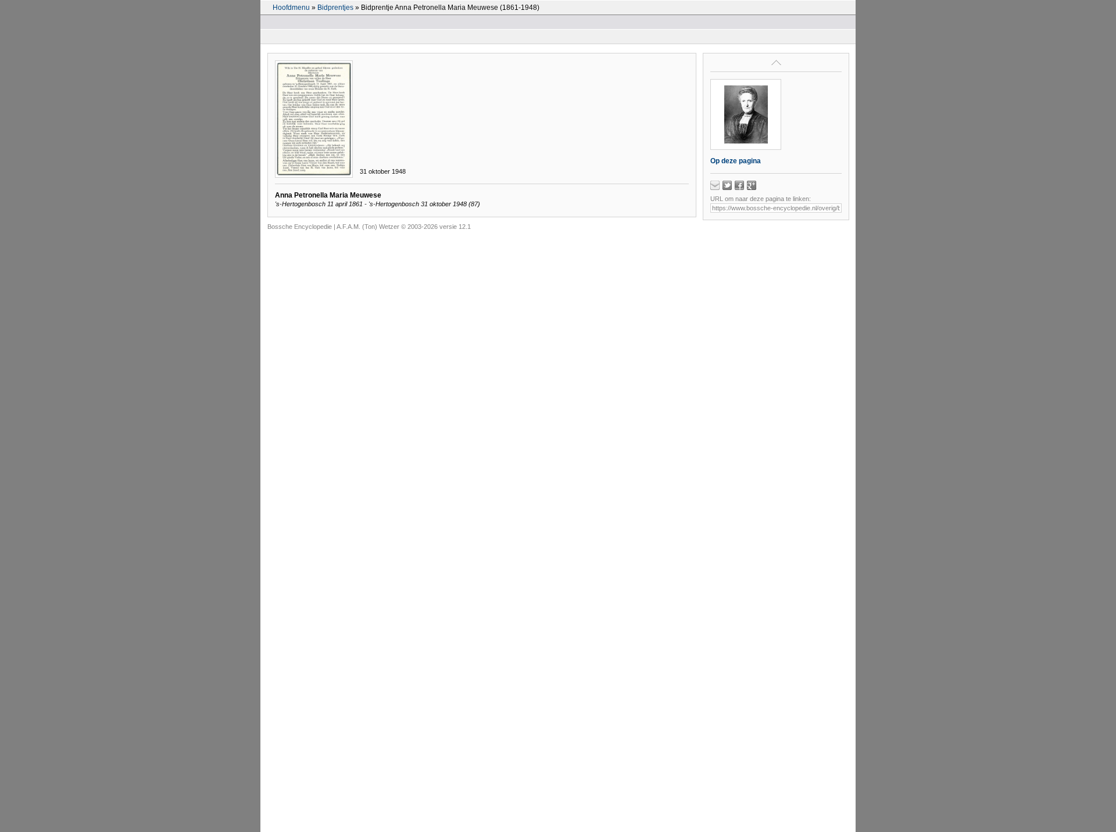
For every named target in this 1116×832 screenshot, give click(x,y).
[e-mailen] (715, 185)
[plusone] (751, 185)
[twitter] (727, 185)
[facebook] (739, 185)
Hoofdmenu (291, 7)
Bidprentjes (335, 7)
